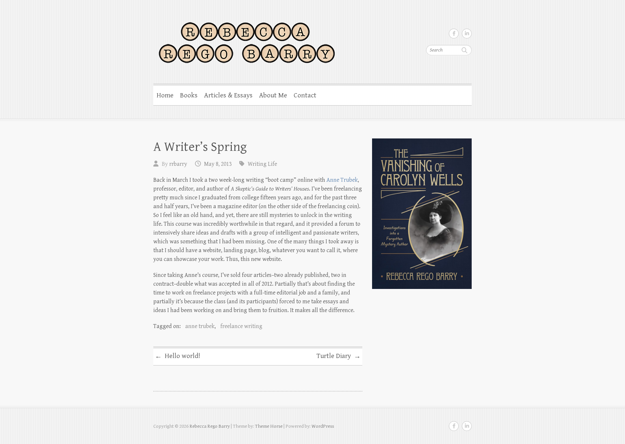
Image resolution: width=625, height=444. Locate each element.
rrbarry (178, 164)
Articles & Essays (228, 95)
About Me (273, 95)
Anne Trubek (342, 180)
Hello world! (177, 356)
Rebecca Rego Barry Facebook (454, 33)
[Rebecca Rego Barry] (246, 38)
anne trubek (200, 326)
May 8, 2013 (217, 164)
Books (189, 95)
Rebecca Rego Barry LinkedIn (467, 33)
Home (165, 95)
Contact (305, 95)
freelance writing (241, 326)
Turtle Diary (338, 356)
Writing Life (262, 164)
